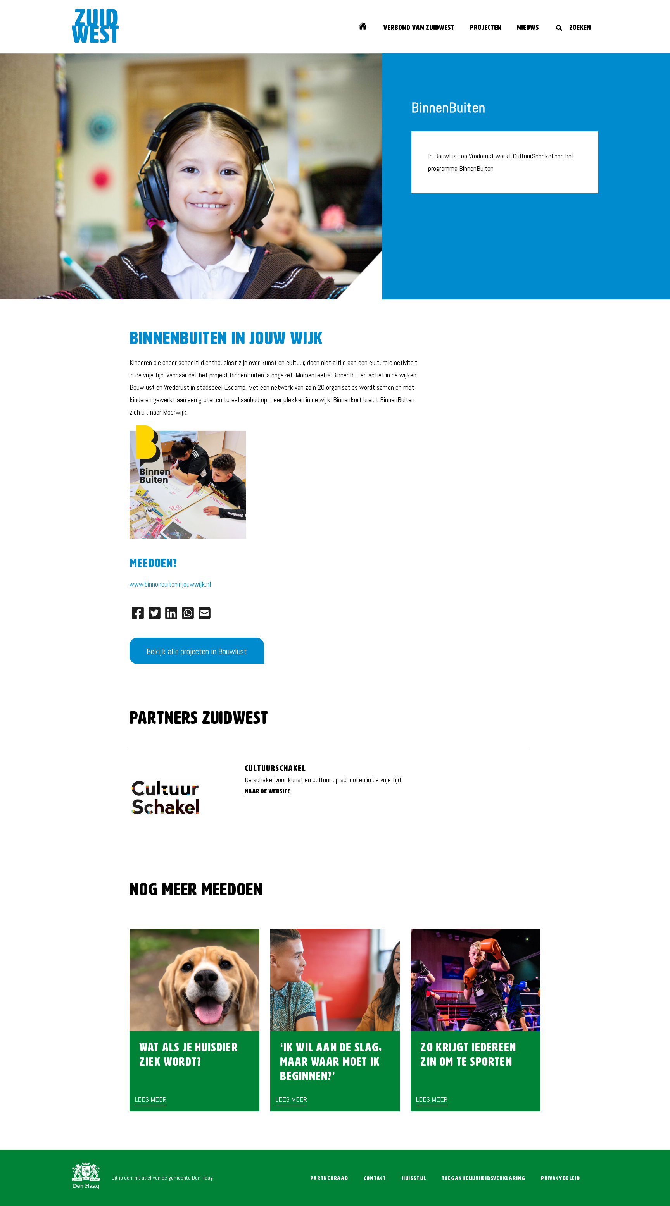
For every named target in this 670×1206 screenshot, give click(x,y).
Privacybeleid (560, 1178)
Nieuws (528, 27)
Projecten (485, 27)
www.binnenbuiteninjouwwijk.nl (170, 584)
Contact (375, 1178)
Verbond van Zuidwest (418, 27)
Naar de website (267, 791)
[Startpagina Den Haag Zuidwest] (95, 28)
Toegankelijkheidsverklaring (483, 1178)
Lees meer (150, 1099)
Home (366, 27)
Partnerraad (329, 1178)
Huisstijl (414, 1178)
